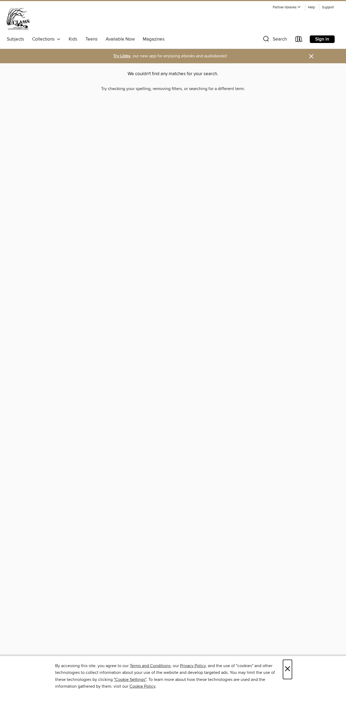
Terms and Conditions (150, 665)
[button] (287, 7)
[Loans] (299, 40)
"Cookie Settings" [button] (130, 679)
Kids (73, 39)
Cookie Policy (142, 686)
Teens (91, 39)
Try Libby (122, 56)
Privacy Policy (193, 665)
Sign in (322, 39)
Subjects (15, 39)
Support (328, 7)
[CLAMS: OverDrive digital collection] (18, 19)
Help (311, 7)
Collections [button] (44, 39)
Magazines (154, 39)
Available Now (120, 39)
